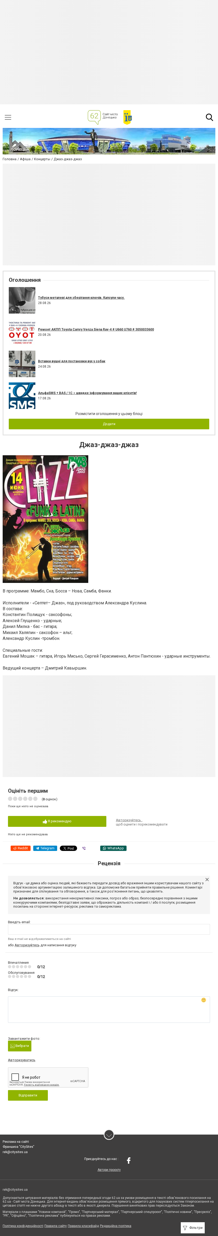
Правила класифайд (83, 1226)
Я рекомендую (59, 821)
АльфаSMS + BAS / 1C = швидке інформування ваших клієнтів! (87, 393)
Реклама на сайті (16, 1142)
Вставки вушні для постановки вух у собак (71, 361)
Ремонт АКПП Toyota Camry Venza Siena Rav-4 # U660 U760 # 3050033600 (96, 329)
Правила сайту (55, 1226)
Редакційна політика (115, 1226)
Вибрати (22, 1046)
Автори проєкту (109, 1170)
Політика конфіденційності (23, 1226)
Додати (109, 424)
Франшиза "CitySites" (18, 1147)
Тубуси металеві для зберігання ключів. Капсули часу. (81, 298)
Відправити (28, 1095)
